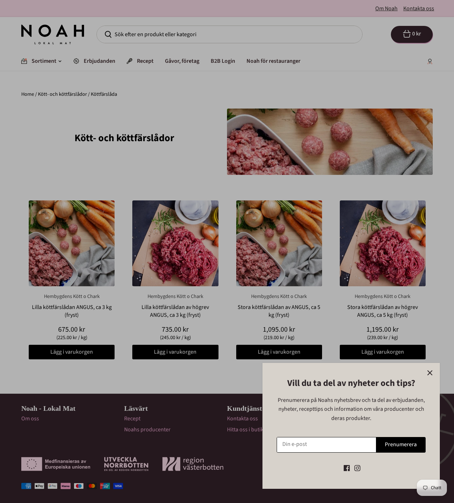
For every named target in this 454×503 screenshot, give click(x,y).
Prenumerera (401, 444)
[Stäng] (430, 373)
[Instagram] (357, 468)
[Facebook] (347, 468)
